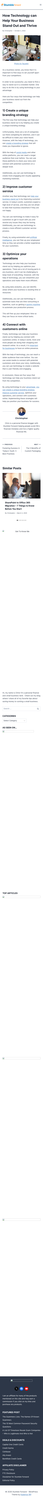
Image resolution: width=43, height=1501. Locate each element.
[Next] (37, 495)
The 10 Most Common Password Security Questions (20, 1425)
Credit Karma (8, 1448)
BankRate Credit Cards (12, 1459)
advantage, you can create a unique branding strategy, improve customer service (21, 390)
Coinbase (6, 1452)
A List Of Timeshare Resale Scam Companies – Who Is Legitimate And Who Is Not (21, 1432)
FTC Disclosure (9, 1473)
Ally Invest (7, 1455)
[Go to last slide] (6, 495)
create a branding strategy (17, 143)
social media (21, 152)
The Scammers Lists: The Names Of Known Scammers (21, 1418)
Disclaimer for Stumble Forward (16, 1477)
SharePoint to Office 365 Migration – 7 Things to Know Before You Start (19, 505)
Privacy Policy (8, 1470)
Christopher (8, 31)
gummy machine (33, 304)
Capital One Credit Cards (13, 1444)
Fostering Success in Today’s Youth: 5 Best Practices (11, 449)
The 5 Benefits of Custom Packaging (32, 448)
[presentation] (21, 486)
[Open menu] (40, 4)
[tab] (17, 520)
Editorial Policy (9, 1480)
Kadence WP (26, 1495)
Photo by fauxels (21, 64)
